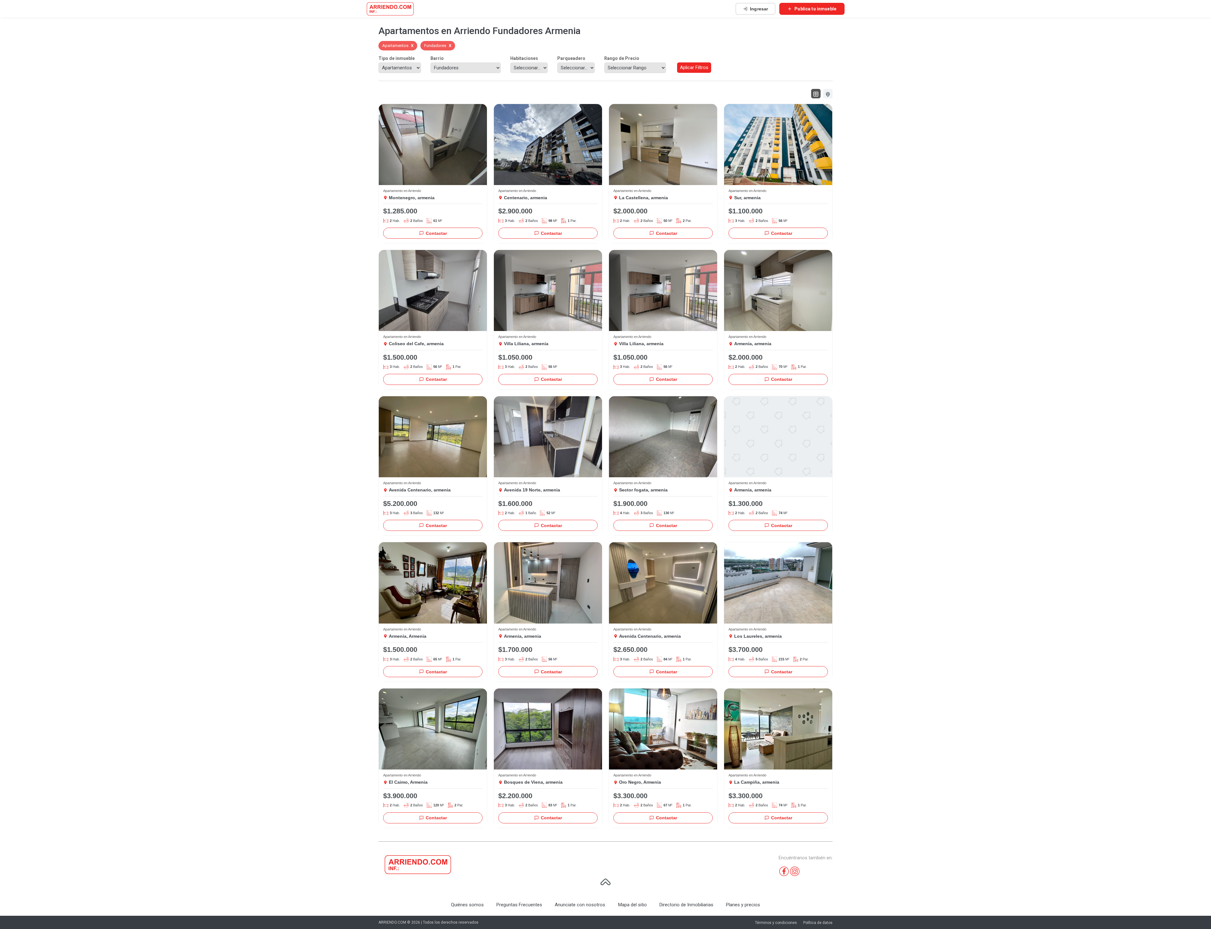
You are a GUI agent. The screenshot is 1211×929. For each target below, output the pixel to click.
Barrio (437, 58)
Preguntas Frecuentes (519, 905)
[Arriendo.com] (390, 9)
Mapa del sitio (632, 905)
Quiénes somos (467, 905)
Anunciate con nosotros (580, 905)
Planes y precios (743, 905)
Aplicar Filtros (694, 67)
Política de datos (818, 922)
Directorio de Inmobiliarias (686, 905)
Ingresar (759, 8)
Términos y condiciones (776, 922)
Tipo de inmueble (396, 58)
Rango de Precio (621, 58)
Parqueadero (571, 58)
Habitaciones (524, 58)
